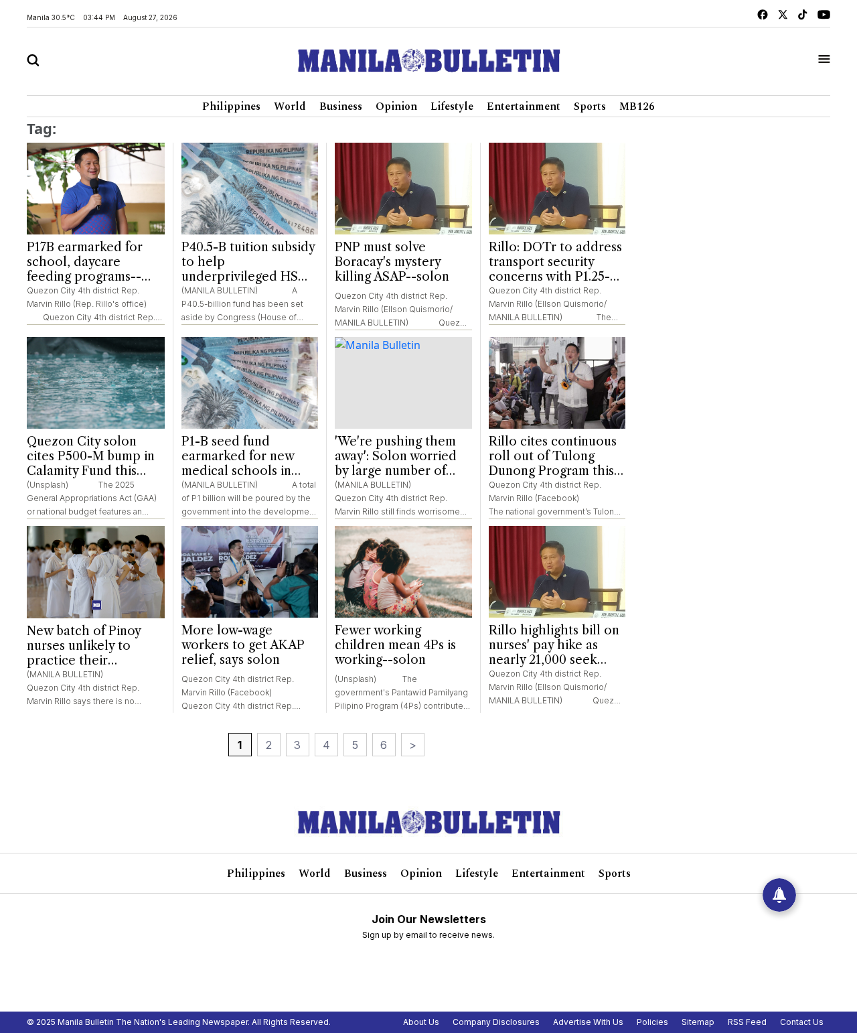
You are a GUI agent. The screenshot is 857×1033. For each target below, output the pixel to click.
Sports (590, 106)
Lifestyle (452, 106)
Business (340, 106)
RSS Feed (747, 1022)
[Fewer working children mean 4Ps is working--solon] (403, 572)
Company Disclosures (496, 1022)
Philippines (231, 106)
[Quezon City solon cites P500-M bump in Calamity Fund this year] (96, 383)
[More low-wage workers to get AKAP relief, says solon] (250, 572)
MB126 (637, 106)
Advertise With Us (588, 1022)
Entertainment (523, 106)
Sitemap (698, 1022)
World (290, 106)
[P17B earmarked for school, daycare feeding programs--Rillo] (96, 189)
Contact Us (802, 1022)
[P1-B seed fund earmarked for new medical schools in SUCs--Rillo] (250, 383)
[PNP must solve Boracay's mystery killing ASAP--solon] (403, 188)
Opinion (396, 106)
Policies (652, 1022)
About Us (421, 1022)
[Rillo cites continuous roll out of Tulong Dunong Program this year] (557, 383)
